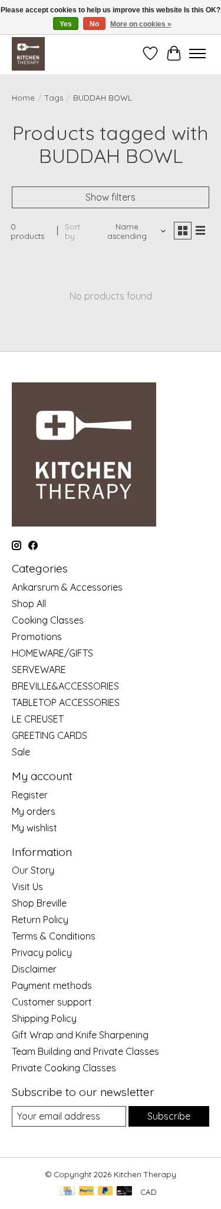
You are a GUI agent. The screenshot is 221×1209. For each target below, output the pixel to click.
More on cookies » (140, 24)
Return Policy (40, 919)
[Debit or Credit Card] (124, 1191)
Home (23, 97)
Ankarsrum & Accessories (67, 587)
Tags (54, 97)
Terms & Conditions (53, 936)
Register (30, 795)
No (94, 24)
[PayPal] (86, 1191)
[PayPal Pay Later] (105, 1191)
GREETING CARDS (49, 735)
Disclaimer (34, 969)
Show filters (110, 197)
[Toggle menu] (197, 53)
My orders (33, 811)
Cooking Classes (48, 620)
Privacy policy (42, 952)
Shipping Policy (44, 1018)
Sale (21, 752)
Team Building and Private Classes (85, 1051)
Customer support (52, 1002)
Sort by (72, 231)
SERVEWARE (39, 669)
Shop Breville (39, 903)
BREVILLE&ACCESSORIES (65, 686)
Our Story (33, 870)
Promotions (37, 636)
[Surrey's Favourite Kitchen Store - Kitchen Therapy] (28, 53)
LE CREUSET (38, 719)
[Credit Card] (67, 1191)
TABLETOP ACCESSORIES (66, 702)
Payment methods (52, 985)
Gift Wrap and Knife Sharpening (80, 1035)
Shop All (29, 604)
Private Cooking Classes (64, 1068)
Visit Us (27, 886)
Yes (66, 24)
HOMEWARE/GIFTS (52, 653)
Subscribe (168, 1116)
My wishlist (34, 828)
